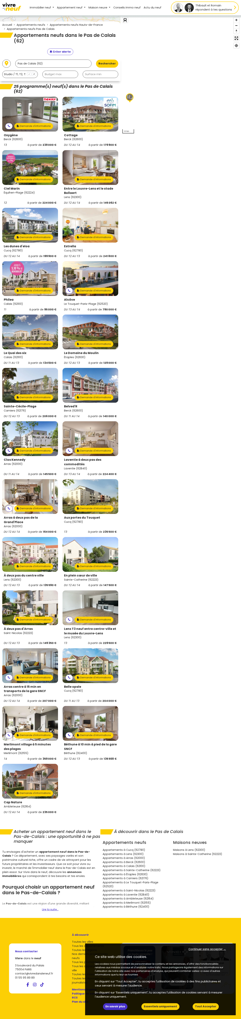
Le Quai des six (15, 353)
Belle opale (72, 687)
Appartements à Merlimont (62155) (127, 903)
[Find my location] (236, 45)
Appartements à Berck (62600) (124, 862)
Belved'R (70, 406)
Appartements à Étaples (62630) (125, 874)
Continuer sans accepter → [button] (207, 949)
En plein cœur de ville (80, 575)
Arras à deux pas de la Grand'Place (21, 519)
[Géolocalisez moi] (6, 64)
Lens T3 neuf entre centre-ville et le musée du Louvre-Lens (90, 631)
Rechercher (107, 63)
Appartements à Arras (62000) (124, 858)
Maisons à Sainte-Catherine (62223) (197, 854)
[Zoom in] (236, 20)
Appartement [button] (69, 7)
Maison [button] (97, 7)
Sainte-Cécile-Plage (20, 406)
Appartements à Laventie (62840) (126, 894)
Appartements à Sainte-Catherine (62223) (132, 870)
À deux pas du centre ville (24, 575)
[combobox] (20, 74)
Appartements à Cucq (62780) (124, 850)
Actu (152, 7)
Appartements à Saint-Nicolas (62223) (129, 890)
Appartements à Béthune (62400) (126, 907)
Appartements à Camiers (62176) (125, 878)
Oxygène (11, 135)
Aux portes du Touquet (82, 517)
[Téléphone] (9, 126)
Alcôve (69, 299)
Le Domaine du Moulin (81, 353)
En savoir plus (115, 1006)
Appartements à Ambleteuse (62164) (128, 898)
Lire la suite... (50, 909)
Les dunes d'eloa (17, 246)
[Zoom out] (236, 25)
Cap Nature (13, 802)
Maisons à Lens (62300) (189, 850)
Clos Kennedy (14, 460)
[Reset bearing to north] (236, 31)
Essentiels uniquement (160, 1006)
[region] (180, 75)
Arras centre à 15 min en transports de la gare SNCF (25, 689)
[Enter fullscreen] (236, 38)
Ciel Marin (12, 188)
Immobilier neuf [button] (41, 7)
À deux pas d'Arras (18, 629)
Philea (9, 299)
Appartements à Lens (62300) (123, 854)
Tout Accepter (205, 1006)
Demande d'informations (35, 126)
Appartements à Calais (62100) (124, 866)
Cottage (71, 135)
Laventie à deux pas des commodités (82, 462)
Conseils (127, 7)
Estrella (70, 246)
